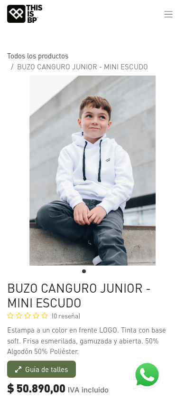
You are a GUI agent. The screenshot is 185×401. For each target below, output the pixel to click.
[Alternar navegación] (168, 14)
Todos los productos (37, 55)
